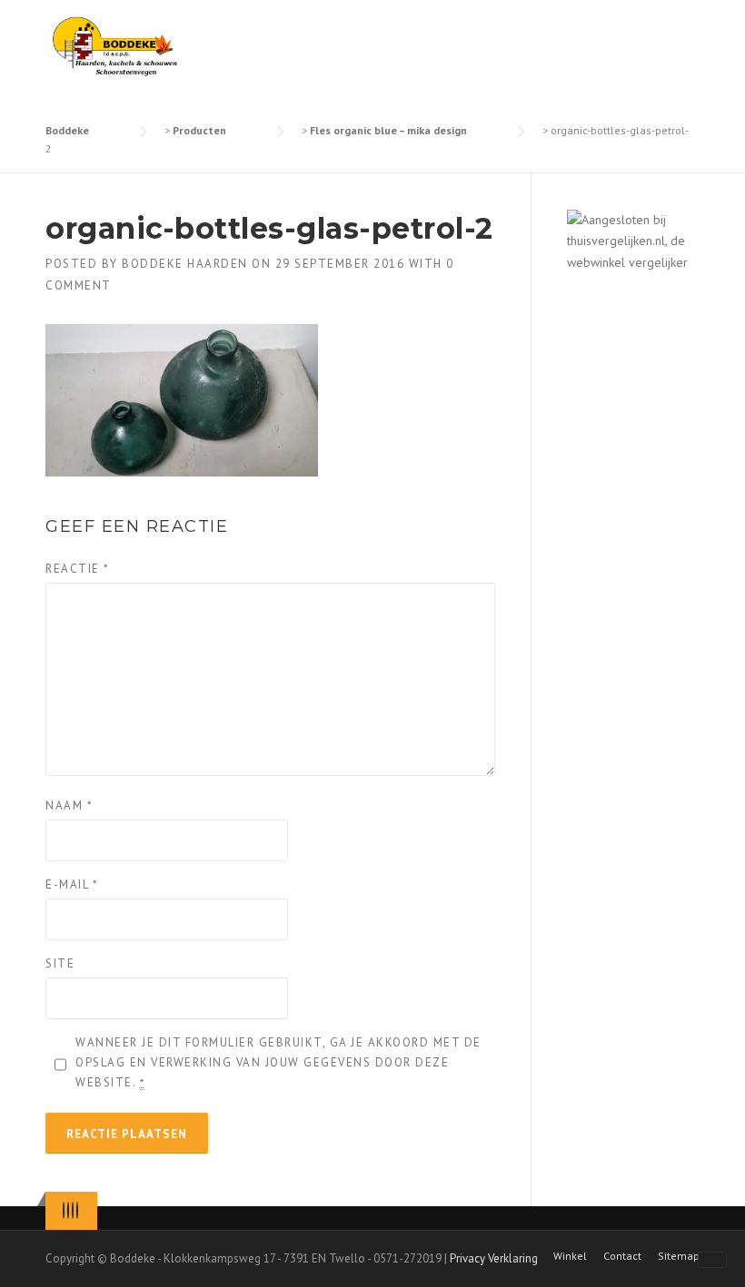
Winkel (570, 1256)
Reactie (77, 568)
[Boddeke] (115, 45)
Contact (622, 1256)
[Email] (77, 1210)
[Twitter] (64, 1210)
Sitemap (679, 1256)
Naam (69, 805)
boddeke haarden (185, 263)
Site (59, 963)
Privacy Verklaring (494, 1258)
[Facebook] (68, 1210)
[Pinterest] (73, 1210)
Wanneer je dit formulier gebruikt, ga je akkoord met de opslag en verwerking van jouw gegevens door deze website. (278, 1062)
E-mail (71, 884)
